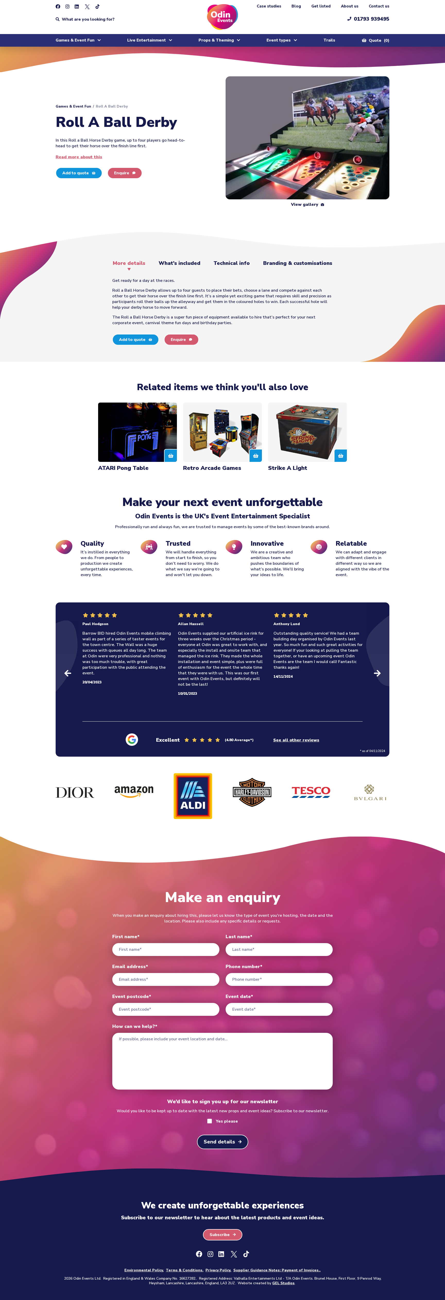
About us (349, 6)
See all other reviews (296, 740)
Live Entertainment (146, 40)
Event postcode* (131, 996)
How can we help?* (134, 1026)
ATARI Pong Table (123, 467)
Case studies (269, 6)
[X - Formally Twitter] (87, 7)
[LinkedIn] (77, 7)
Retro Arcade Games (212, 467)
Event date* (239, 996)
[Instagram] (67, 7)
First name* (126, 936)
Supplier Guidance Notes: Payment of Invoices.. (277, 1270)
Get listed (321, 6)
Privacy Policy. (218, 1270)
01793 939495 (371, 19)
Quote (378, 40)
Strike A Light (287, 467)
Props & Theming (216, 40)
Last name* (239, 936)
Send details (219, 1141)
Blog (296, 6)
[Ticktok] (98, 7)
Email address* (130, 966)
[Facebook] (58, 7)
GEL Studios (283, 1283)
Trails (329, 40)
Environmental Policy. (144, 1270)
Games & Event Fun (75, 40)
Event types (279, 40)
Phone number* (244, 966)
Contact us (379, 6)
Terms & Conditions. (184, 1270)
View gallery (305, 204)
